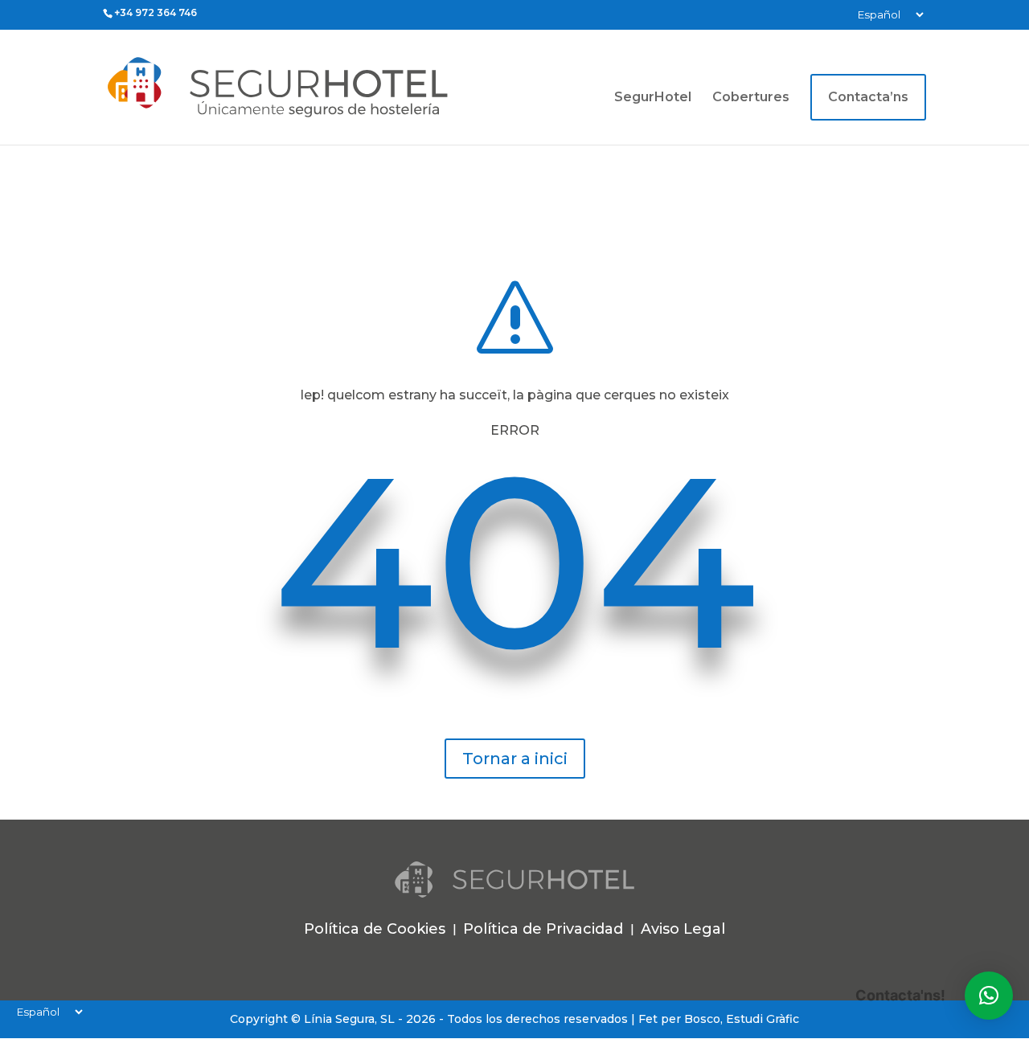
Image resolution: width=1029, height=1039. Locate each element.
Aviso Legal (683, 929)
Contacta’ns (868, 96)
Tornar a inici (515, 758)
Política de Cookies (374, 929)
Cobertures (750, 98)
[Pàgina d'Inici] (320, 86)
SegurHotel (652, 98)
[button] (989, 996)
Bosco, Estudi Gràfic (741, 1019)
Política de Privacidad (543, 929)
